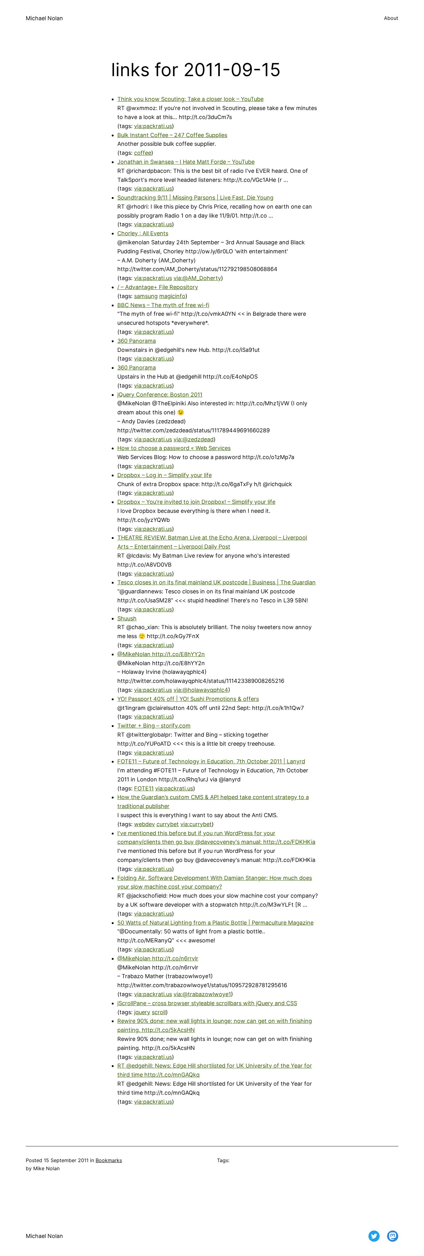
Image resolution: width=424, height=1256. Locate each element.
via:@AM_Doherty (197, 278)
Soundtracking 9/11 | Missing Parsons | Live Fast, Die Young (195, 197)
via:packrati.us (153, 126)
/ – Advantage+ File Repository (157, 287)
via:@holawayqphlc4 (201, 690)
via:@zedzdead (194, 439)
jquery (142, 1012)
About (391, 18)
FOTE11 (144, 788)
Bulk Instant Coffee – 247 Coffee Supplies (172, 135)
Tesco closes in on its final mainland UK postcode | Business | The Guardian (216, 582)
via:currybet (196, 824)
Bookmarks (109, 1160)
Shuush (127, 618)
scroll (159, 1012)
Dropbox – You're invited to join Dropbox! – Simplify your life (196, 502)
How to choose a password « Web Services (174, 448)
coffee (142, 153)
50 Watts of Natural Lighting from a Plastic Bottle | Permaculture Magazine (215, 922)
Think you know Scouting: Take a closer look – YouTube (190, 99)
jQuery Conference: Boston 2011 (159, 394)
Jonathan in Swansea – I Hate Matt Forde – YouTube (186, 162)
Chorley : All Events (142, 233)
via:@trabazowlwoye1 (202, 994)
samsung (146, 296)
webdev (144, 824)
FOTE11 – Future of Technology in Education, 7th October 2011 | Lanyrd (211, 761)
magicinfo (172, 296)
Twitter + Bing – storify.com (154, 725)
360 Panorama (136, 341)
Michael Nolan (44, 18)
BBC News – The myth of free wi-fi (163, 305)
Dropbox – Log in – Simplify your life (164, 475)
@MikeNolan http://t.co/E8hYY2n (161, 654)
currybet (167, 824)
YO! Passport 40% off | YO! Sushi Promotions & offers (188, 699)
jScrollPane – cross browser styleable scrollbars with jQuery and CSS (207, 1003)
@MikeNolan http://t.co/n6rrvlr (157, 958)
